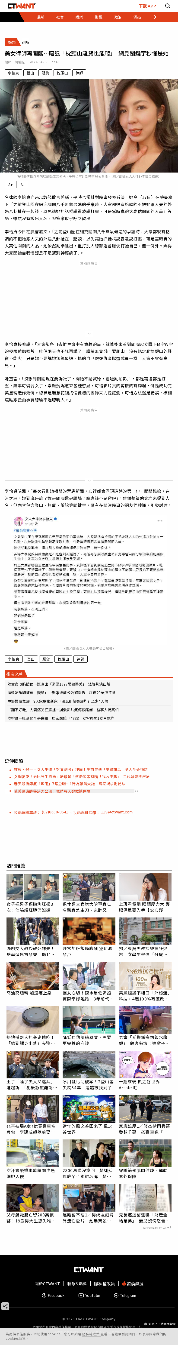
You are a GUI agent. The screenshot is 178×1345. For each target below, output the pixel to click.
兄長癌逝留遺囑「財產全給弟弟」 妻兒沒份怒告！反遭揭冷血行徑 (144, 1218)
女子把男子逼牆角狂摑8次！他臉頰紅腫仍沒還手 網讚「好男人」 (32, 907)
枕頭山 (62, 73)
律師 (79, 73)
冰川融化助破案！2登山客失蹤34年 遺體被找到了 (88, 1084)
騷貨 (45, 73)
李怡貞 (13, 73)
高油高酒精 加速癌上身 (29, 993)
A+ (10, 184)
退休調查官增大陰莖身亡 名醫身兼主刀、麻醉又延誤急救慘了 (89, 907)
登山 (30, 73)
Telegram (128, 1295)
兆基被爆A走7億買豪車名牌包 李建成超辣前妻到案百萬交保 (31, 1129)
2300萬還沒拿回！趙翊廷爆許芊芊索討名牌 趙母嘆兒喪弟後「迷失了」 (88, 1173)
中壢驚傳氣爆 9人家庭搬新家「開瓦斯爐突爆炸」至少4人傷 (57, 701)
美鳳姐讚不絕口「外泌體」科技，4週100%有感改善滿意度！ (144, 996)
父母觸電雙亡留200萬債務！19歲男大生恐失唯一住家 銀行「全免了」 (31, 1218)
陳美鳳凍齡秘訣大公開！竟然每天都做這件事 (52, 791)
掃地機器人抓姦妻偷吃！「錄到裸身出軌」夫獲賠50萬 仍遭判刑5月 (30, 1040)
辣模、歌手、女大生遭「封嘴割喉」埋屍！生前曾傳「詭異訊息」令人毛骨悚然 (81, 769)
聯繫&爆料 (77, 1283)
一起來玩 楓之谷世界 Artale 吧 (139, 1084)
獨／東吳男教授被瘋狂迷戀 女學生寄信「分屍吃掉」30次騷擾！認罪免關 (143, 951)
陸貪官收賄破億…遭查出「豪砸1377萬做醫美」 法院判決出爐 (58, 684)
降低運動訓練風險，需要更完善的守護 (87, 1040)
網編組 (20, 62)
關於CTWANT (47, 1283)
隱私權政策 (91, 1334)
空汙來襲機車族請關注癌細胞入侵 (30, 1173)
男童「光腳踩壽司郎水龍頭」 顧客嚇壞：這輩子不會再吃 (144, 1040)
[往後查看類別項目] (152, 17)
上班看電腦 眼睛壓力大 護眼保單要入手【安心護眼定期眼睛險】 (144, 907)
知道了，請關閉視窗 (162, 1324)
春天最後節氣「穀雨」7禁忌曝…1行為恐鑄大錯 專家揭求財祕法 (69, 783)
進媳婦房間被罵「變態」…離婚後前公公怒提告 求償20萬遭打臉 (61, 692)
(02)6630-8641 (55, 812)
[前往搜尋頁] (167, 6)
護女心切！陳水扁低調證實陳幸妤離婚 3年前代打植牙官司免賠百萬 (88, 996)
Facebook (56, 1295)
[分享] (5, 1306)
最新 (40, 17)
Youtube (92, 1295)
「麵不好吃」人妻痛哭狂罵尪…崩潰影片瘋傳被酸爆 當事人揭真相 (63, 709)
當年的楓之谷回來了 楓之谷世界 (87, 1129)
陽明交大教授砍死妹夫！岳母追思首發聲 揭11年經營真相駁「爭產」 (31, 951)
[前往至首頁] (22, 6)
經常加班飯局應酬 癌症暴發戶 (87, 951)
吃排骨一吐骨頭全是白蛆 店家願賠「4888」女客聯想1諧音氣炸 (60, 718)
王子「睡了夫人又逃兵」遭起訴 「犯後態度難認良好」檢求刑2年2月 (31, 1084)
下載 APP (147, 5)
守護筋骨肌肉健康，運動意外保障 (143, 1173)
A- (22, 184)
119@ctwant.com (117, 812)
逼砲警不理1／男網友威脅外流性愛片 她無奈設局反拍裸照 (88, 1218)
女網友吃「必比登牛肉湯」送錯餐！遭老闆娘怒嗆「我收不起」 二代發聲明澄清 (82, 776)
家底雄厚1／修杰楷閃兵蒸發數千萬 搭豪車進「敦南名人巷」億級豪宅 (144, 1129)
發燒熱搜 (134, 1283)
